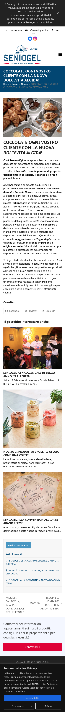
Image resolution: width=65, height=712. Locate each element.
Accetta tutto (32, 698)
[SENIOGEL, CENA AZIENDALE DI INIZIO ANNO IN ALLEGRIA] (32, 348)
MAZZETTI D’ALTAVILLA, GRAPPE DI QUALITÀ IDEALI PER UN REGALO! (14, 605)
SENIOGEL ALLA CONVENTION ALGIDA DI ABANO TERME (30, 521)
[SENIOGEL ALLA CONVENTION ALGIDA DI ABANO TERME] (32, 494)
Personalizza (17, 706)
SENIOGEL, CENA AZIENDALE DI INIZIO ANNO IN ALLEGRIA (29, 374)
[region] (32, 688)
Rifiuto (48, 706)
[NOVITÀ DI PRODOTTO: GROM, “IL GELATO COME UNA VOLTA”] (32, 419)
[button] (60, 54)
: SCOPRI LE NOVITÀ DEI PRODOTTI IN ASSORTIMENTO (44, 603)
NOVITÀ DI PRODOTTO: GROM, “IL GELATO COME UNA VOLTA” (31, 453)
